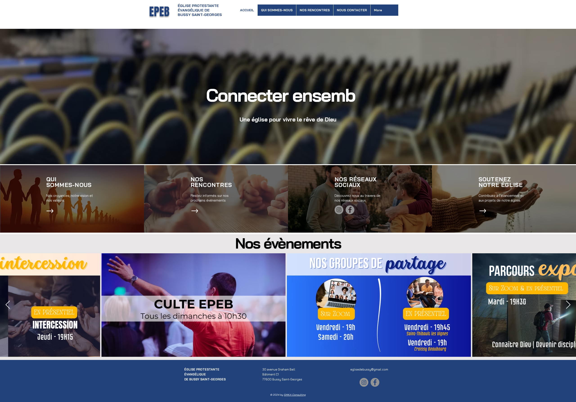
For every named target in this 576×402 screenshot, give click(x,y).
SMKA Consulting (295, 394)
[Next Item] (568, 305)
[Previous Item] (7, 305)
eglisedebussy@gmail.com (369, 369)
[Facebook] (350, 209)
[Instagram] (339, 209)
